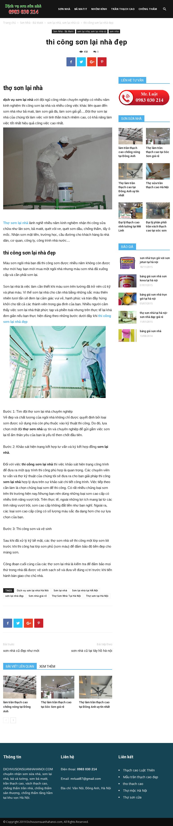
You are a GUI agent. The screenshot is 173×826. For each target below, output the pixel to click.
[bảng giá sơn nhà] (127, 335)
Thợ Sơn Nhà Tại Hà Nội (66, 595)
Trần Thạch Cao (122, 9)
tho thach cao (133, 784)
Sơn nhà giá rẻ (38, 595)
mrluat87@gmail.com (86, 778)
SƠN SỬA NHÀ (131, 118)
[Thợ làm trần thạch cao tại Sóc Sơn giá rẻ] (57, 687)
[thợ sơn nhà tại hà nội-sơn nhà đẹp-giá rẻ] (127, 317)
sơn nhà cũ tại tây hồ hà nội (91, 651)
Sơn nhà (64, 9)
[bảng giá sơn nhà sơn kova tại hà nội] (127, 280)
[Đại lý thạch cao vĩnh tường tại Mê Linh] (130, 210)
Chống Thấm (148, 9)
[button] (164, 9)
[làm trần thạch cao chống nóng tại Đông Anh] (19, 687)
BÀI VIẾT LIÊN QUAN (20, 666)
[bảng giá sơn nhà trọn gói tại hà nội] (127, 299)
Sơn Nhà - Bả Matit (31, 23)
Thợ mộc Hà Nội (135, 790)
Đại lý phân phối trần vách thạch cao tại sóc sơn (156, 226)
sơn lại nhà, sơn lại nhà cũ (63, 23)
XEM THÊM (47, 666)
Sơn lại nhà (60, 590)
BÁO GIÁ (127, 247)
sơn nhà (114, 31)
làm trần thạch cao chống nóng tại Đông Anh (17, 707)
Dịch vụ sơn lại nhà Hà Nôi (33, 590)
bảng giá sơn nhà (150, 331)
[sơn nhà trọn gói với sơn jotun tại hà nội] (127, 262)
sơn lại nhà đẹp (14, 595)
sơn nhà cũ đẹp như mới (21, 651)
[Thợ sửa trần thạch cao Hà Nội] (158, 171)
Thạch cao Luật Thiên (139, 770)
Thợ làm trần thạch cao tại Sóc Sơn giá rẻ (157, 152)
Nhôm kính (99, 9)
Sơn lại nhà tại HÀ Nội (85, 590)
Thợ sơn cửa (132, 797)
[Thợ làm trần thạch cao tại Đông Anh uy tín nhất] (95, 687)
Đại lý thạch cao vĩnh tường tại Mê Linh (129, 226)
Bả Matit (80, 9)
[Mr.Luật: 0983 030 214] (144, 104)
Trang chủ (9, 23)
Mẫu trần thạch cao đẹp (140, 777)
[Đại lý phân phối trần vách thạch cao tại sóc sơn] (158, 210)
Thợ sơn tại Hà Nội (97, 595)
